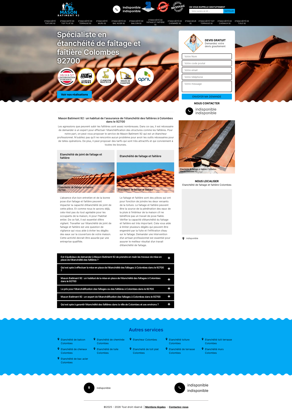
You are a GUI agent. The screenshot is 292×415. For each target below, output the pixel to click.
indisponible (132, 7)
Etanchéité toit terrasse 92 (207, 22)
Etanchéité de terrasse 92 (85, 22)
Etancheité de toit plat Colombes (146, 351)
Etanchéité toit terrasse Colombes (218, 341)
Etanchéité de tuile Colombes (107, 351)
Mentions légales (155, 406)
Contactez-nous (178, 406)
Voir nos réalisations (74, 94)
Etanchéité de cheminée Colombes (110, 341)
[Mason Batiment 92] (68, 9)
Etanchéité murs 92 (102, 22)
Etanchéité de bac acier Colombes (74, 360)
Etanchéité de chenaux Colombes (74, 351)
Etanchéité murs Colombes (214, 351)
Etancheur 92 (190, 22)
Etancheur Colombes (145, 339)
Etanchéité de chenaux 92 (225, 22)
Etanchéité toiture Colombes (179, 341)
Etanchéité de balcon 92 (136, 22)
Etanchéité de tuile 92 (242, 22)
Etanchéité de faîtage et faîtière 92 (155, 22)
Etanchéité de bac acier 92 (119, 22)
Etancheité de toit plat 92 (67, 22)
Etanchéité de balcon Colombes (73, 341)
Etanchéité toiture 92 (50, 22)
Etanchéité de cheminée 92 (175, 22)
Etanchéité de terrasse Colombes (182, 351)
